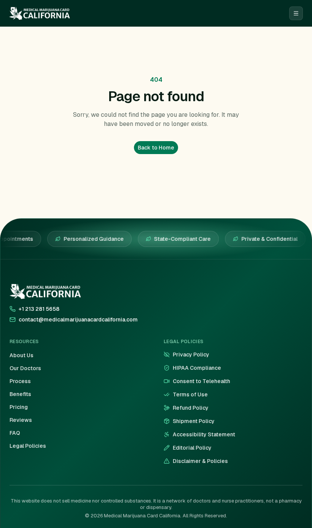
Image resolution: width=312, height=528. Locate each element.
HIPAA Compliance (197, 367)
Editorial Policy (192, 447)
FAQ (15, 432)
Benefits (20, 394)
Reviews (21, 420)
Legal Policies (28, 445)
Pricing (19, 407)
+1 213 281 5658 (39, 308)
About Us (21, 355)
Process (20, 381)
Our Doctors (25, 368)
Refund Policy (191, 407)
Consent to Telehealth (201, 381)
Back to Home (156, 147)
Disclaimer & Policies (200, 461)
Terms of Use (190, 394)
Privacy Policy (191, 354)
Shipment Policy (194, 421)
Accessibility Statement (204, 434)
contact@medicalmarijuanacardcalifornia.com (78, 319)
